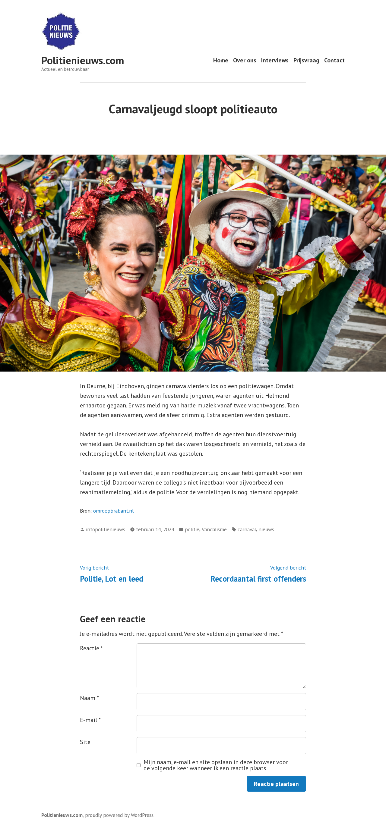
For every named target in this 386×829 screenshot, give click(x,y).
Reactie (91, 648)
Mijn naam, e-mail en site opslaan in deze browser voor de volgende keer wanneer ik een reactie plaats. (216, 765)
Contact (334, 60)
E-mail (90, 720)
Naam (89, 698)
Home (220, 60)
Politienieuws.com (82, 60)
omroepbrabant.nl (113, 510)
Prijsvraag (306, 60)
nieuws (266, 529)
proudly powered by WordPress (119, 815)
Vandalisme (214, 529)
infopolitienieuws (105, 529)
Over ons (244, 60)
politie (192, 529)
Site (85, 742)
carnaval (247, 529)
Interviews (275, 60)
